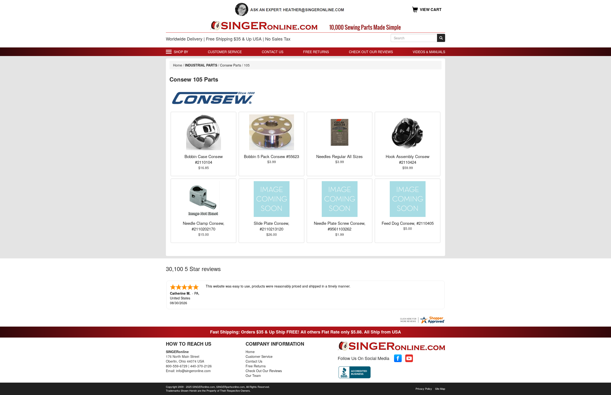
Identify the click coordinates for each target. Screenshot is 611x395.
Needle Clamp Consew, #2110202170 (203, 226)
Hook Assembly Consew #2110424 (407, 159)
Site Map (440, 388)
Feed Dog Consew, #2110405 (408, 223)
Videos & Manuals (429, 51)
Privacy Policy (424, 388)
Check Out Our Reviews (371, 51)
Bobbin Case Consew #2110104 (203, 159)
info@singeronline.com (193, 370)
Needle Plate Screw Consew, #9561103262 (339, 226)
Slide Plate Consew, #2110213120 (271, 226)
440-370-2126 (201, 366)
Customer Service (225, 51)
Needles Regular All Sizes (339, 156)
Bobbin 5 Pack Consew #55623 (271, 156)
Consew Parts (230, 65)
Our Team (253, 375)
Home (177, 65)
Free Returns (316, 51)
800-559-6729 (176, 366)
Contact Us (272, 51)
